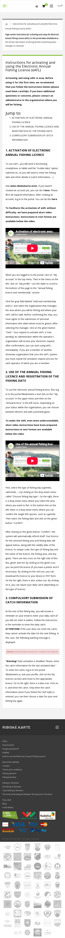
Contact (5, 766)
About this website (10, 762)
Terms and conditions (12, 769)
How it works (8, 745)
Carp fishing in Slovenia (12, 790)
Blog (4, 803)
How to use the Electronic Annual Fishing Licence (24, 756)
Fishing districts (9, 773)
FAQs (4, 741)
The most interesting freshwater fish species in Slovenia (27, 794)
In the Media (7, 807)
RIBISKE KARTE (16, 727)
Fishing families (9, 777)
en (59, 5)
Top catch (6, 800)
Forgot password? (10, 748)
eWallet (5, 752)
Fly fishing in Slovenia (11, 786)
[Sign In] (36, 6)
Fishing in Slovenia (10, 783)
